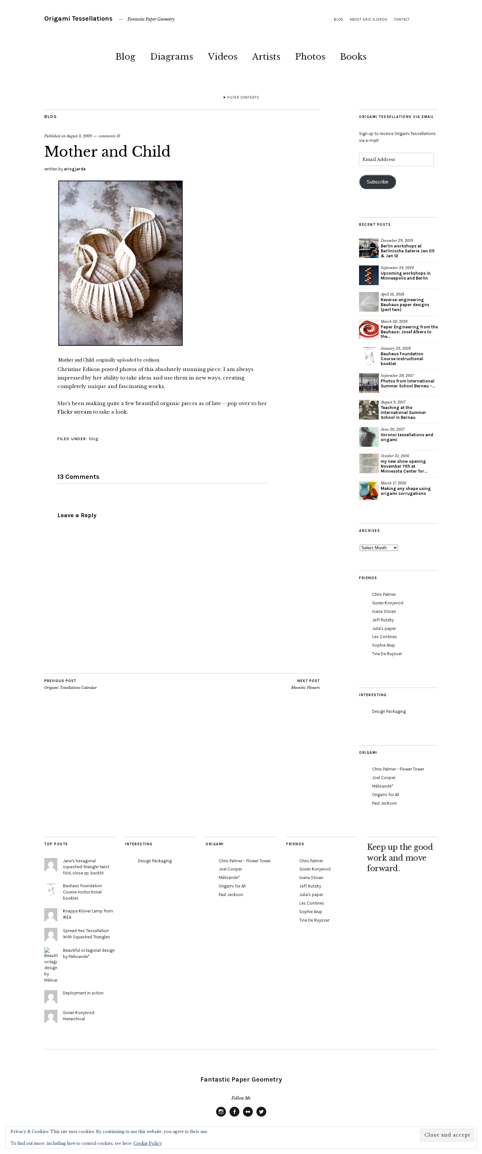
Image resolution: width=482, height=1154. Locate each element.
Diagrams (171, 56)
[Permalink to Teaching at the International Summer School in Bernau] (369, 410)
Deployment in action (83, 992)
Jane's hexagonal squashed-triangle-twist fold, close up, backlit (86, 867)
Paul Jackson (384, 803)
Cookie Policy (147, 1143)
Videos (222, 56)
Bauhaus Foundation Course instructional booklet (402, 358)
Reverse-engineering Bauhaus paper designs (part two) (405, 304)
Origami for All (385, 794)
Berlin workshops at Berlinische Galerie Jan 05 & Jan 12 (407, 251)
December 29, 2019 (397, 240)
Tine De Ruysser (387, 653)
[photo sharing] (120, 344)
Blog (125, 56)
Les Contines (384, 636)
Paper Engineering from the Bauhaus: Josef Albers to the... (409, 331)
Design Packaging (389, 711)
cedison (151, 360)
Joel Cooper (383, 777)
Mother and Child (76, 360)
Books (353, 56)
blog (338, 19)
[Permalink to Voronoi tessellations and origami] (369, 437)
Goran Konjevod (387, 602)
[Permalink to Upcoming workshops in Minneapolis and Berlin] (369, 275)
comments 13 (109, 136)
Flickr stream (74, 412)
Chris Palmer (384, 594)
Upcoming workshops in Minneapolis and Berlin (406, 276)
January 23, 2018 (396, 348)
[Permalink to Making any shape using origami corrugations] (369, 490)
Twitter (261, 1116)
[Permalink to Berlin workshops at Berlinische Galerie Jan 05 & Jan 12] (369, 248)
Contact (402, 19)
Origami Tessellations (78, 18)
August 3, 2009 (79, 136)
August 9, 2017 (393, 402)
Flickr (248, 1116)
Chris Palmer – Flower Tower (398, 769)
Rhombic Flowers (305, 684)
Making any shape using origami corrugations (406, 491)
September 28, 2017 (397, 375)
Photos (310, 56)
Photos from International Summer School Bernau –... (408, 383)
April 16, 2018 (392, 294)
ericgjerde (75, 168)
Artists (266, 56)
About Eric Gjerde (369, 19)
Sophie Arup (383, 645)
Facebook (234, 1116)
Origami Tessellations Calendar (70, 684)
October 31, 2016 (395, 456)
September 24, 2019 (397, 267)
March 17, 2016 (393, 483)
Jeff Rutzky (383, 619)
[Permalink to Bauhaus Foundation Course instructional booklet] (369, 356)
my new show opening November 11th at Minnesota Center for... (404, 466)
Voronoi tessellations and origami (407, 437)
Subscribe (377, 182)
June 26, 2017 (393, 429)
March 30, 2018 (394, 321)
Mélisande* (382, 786)
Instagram (221, 1116)
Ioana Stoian (384, 611)
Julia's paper (384, 628)
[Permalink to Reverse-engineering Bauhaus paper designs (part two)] (369, 302)
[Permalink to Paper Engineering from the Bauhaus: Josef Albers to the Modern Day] (369, 329)
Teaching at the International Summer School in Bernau (403, 412)
